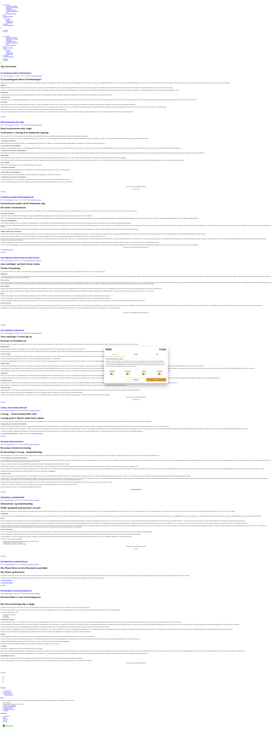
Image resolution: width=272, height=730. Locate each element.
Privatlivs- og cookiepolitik (9, 705)
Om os (4, 17)
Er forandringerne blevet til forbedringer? (16, 73)
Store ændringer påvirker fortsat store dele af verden (20, 257)
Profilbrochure (9, 22)
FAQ (7, 12)
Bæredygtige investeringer (12, 7)
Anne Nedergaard (9, 76)
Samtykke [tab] (114, 354)
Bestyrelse (8, 18)
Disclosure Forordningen (9, 709)
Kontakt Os (6, 24)
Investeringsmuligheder (8, 25)
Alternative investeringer (11, 6)
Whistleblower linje (7, 708)
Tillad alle (156, 379)
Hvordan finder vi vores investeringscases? (16, 590)
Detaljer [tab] (136, 354)
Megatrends (8, 8)
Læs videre (3, 116)
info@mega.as (8, 692)
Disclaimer (5, 710)
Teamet (7, 20)
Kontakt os (5, 721)
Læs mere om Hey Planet (7, 582)
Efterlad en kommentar (37, 76)
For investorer (6, 4)
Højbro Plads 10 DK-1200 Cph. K (8, 694)
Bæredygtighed (9, 21)
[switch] (128, 374)
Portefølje (5, 718)
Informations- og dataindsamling (12, 497)
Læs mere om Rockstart (6, 580)
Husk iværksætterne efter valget (12, 122)
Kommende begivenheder (12, 11)
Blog (4, 15)
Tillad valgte (136, 379)
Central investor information (9, 706)
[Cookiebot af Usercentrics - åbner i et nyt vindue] (160, 349)
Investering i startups (10, 10)
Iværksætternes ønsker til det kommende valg (17, 197)
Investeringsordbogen (11, 13)
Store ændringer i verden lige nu (12, 330)
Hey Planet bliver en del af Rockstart (14, 561)
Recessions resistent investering (12, 441)
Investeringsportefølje (8, 16)
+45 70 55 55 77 (8, 690)
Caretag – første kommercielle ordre (14, 407)
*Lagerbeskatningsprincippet (7, 249)
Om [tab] (157, 354)
